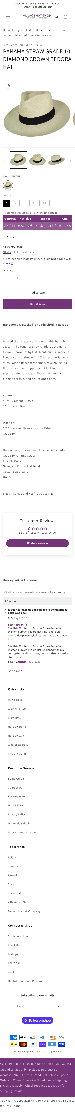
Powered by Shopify (50, 1051)
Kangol (12, 875)
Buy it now (37, 304)
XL (33, 202)
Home (7, 30)
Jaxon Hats (15, 893)
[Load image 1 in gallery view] (18, 160)
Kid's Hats (14, 718)
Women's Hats (17, 709)
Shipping (7, 252)
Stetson (13, 866)
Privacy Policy (16, 814)
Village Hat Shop (18, 902)
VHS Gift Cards (17, 753)
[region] (37, 220)
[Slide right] (70, 160)
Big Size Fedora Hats (29, 30)
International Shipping (22, 832)
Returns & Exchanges (21, 796)
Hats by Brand (17, 726)
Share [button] (10, 237)
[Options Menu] (43, 661)
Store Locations (18, 936)
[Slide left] (4, 160)
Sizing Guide (16, 778)
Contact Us (15, 787)
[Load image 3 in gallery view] (56, 160)
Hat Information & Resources (26, 981)
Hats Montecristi (13, 45)
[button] (8, 16)
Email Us (13, 945)
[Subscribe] (57, 1006)
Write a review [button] (37, 543)
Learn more (57, 592)
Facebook (14, 963)
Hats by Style (16, 735)
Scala (11, 884)
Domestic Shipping (20, 823)
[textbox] (37, 586)
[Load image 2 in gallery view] (37, 160)
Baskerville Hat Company (24, 911)
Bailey (12, 857)
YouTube (13, 972)
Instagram (14, 954)
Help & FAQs (16, 805)
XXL (44, 202)
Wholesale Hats (18, 744)
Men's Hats (15, 699)
